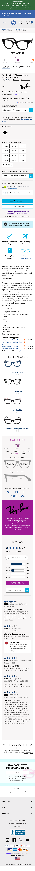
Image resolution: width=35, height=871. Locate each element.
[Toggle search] (26, 22)
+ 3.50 (22, 160)
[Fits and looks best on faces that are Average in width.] (17, 63)
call (31, 753)
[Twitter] (21, 842)
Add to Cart (17, 200)
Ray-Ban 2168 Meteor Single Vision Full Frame (16, 31)
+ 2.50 (14, 155)
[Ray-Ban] (26, 86)
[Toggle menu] (4, 23)
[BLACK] (5, 132)
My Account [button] (6, 801)
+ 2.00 (22, 151)
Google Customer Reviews (26, 102)
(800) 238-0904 (10, 794)
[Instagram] (7, 842)
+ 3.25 (14, 160)
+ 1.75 (14, 151)
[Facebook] (14, 842)
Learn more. (24, 351)
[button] (17, 110)
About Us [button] (5, 813)
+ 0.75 (6, 146)
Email (25, 794)
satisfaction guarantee (22, 226)
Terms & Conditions (15, 778)
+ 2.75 (22, 155)
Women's (9, 29)
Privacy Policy (23, 777)
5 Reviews (16, 80)
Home (4, 29)
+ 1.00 (14, 146)
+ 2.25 (6, 155)
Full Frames (17, 29)
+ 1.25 (22, 146)
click (26, 753)
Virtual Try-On (18, 53)
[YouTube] (27, 842)
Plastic (23, 29)
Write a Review (25, 80)
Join (17, 772)
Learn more (13, 188)
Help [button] (3, 807)
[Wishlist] (20, 23)
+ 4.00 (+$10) (7, 165)
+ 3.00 (6, 160)
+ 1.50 (6, 151)
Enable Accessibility (17, 2)
